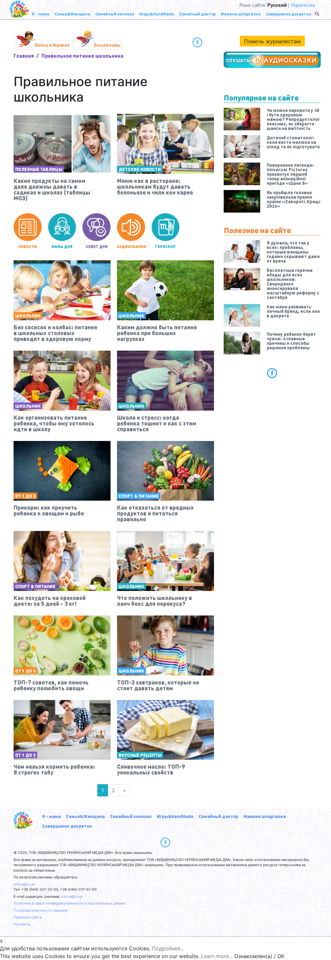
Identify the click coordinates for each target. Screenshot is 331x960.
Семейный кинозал (131, 816)
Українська (303, 5)
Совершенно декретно (67, 826)
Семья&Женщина (85, 816)
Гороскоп (165, 246)
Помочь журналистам (272, 41)
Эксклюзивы (107, 45)
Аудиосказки (131, 246)
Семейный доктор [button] (197, 13)
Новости (27, 246)
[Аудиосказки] (272, 60)
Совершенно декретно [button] (288, 13)
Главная (24, 55)
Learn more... (217, 956)
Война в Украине (52, 45)
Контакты (22, 924)
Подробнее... (168, 948)
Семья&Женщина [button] (72, 13)
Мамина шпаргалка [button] (241, 13)
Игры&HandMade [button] (156, 13)
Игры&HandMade (175, 816)
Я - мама (51, 816)
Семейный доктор (218, 816)
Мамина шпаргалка (264, 816)
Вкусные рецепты (140, 755)
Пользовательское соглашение (41, 910)
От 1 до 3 (25, 496)
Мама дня (61, 246)
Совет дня (97, 246)
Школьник (28, 315)
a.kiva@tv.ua (24, 884)
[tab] (272, 373)
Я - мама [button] (40, 13)
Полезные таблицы (38, 169)
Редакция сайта (27, 917)
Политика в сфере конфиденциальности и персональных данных (70, 903)
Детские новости (140, 169)
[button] (318, 14)
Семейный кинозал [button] (114, 13)
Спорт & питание (139, 496)
